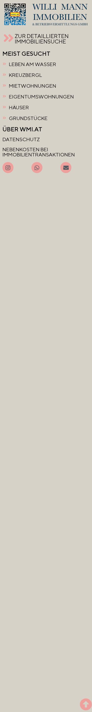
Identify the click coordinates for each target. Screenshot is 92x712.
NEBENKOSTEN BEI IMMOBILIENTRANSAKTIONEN (38, 152)
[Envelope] (65, 167)
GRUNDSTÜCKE (28, 118)
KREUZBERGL (25, 75)
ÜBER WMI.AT (22, 129)
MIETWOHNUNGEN (32, 86)
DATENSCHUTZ (21, 139)
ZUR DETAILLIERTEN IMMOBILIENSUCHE (42, 39)
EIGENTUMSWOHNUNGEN (41, 97)
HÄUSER (19, 107)
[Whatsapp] (36, 167)
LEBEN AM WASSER (32, 64)
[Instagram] (7, 167)
